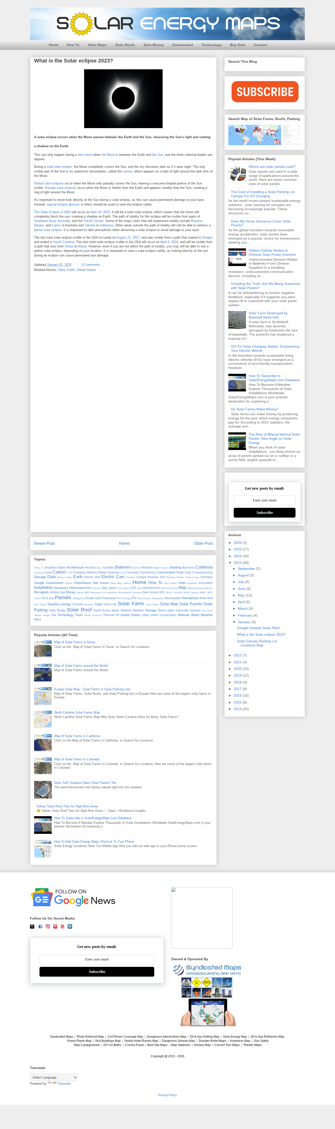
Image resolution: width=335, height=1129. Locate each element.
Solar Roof (79, 609)
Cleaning (113, 572)
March (243, 608)
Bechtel (136, 567)
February (245, 615)
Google (39, 583)
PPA (118, 598)
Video (154, 615)
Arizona (90, 567)
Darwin (39, 225)
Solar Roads (57, 610)
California (204, 567)
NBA (87, 592)
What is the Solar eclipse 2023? (261, 634)
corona (127, 171)
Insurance (61, 588)
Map (182, 587)
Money (71, 592)
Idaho (173, 583)
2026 (238, 543)
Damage (40, 577)
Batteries (123, 567)
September (247, 569)
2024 (238, 556)
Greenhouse (82, 583)
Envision (130, 577)
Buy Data (237, 45)
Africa (37, 567)
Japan (112, 587)
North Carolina (174, 592)
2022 (238, 655)
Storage (150, 610)
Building (175, 567)
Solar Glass (152, 604)
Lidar (139, 588)
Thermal (108, 615)
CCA (69, 572)
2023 (238, 563)
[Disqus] (123, 340)
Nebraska (95, 592)
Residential (190, 598)
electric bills (92, 577)
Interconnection (80, 588)
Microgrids (41, 592)
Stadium (125, 610)
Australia (63, 221)
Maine (82, 246)
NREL (203, 592)
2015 (238, 702)
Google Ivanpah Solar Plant (258, 628)
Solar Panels (190, 604)
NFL (162, 592)
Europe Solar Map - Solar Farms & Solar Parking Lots (92, 689)
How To (73, 45)
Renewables (173, 598)
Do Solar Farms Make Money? (255, 409)
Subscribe (182, 610)
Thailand (97, 615)
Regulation (158, 598)
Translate (64, 1083)
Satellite (53, 604)
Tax (54, 615)
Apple (62, 567)
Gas (196, 577)
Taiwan (38, 615)
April (242, 602)
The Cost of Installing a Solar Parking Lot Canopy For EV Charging (263, 194)
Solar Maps (97, 45)
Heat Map (116, 583)
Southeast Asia (45, 221)
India (182, 583)
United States (86, 270)
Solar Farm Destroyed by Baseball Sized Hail (268, 315)
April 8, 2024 (169, 242)
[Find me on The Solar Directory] (201, 947)
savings (65, 604)
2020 (238, 669)
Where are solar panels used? (272, 167)
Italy (104, 587)
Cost (188, 572)
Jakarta (90, 225)
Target (46, 615)
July (241, 582)
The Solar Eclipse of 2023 (52, 212)
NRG (210, 592)
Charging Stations (85, 572)
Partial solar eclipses (49, 183)
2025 (238, 549)
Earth (71, 270)
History (127, 583)
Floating (170, 577)
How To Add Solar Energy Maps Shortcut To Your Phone (94, 841)
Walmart (184, 615)
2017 (238, 689)
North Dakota (191, 592)
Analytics (51, 567)
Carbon (59, 572)
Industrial (192, 583)
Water (195, 615)
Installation (43, 587)
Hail (95, 583)
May (241, 595)
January (244, 622)
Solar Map (169, 604)
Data (61, 270)
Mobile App (57, 592)
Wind (37, 619)
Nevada (137, 592)
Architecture (75, 567)
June (242, 589)
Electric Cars (113, 577)
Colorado (132, 572)
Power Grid (93, 598)
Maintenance (152, 587)
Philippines (79, 598)
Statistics (138, 610)
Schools (77, 604)
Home (53, 45)
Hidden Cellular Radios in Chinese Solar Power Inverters (272, 252)
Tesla (79, 615)
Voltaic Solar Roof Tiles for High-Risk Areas (67, 806)
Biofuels (147, 567)
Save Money (153, 45)
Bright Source (161, 567)
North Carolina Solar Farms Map (77, 712)
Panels (63, 597)
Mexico (209, 588)
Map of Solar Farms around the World (80, 666)
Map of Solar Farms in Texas (74, 642)
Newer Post (44, 543)
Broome (196, 221)
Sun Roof (207, 610)
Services (89, 604)
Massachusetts (195, 588)
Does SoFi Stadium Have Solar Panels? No (85, 783)
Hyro (166, 583)
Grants (68, 583)
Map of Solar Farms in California (77, 736)
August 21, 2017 (128, 237)
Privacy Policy (167, 1095)
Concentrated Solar (169, 572)
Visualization (168, 615)
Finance (153, 577)
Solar (98, 604)
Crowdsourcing (202, 572)
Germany (206, 577)
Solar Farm (131, 603)
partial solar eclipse (48, 230)
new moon (85, 155)
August (244, 575)
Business (188, 567)
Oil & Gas (47, 598)
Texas (69, 246)
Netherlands (125, 592)
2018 (238, 682)
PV (134, 598)
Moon (80, 592)
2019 (238, 675)
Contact (260, 45)
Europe (141, 577)
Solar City (109, 604)
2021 (238, 662)
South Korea (101, 610)
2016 (238, 695)
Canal (48, 572)
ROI (210, 598)
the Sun (157, 155)
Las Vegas (123, 588)
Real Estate (144, 598)
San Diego (40, 604)
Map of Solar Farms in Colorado (76, 759)
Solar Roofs (125, 45)
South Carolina (63, 242)
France (189, 577)
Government (182, 45)
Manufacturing (169, 588)
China (102, 572)
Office (37, 598)
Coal (122, 572)
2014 (238, 709)
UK (117, 615)
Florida (180, 577)
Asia (98, 567)
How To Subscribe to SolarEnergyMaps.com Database (92, 818)
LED (133, 587)
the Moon (108, 155)
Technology (211, 45)
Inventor (96, 588)
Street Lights (165, 610)
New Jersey (150, 592)
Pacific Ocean (93, 221)
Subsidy (195, 610)
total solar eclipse (59, 167)
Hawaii (104, 582)
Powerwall (109, 598)
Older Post (203, 543)
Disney (61, 577)
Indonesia (106, 225)
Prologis (126, 598)
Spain (115, 610)
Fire (162, 577)
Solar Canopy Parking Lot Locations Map (257, 643)
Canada (38, 572)
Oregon (207, 237)
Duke (69, 577)
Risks (203, 598)
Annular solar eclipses (60, 188)
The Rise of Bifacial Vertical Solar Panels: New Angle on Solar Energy (274, 438)
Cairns (56, 225)
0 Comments (91, 265)
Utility (145, 615)
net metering (109, 592)
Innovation (206, 582)
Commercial (147, 572)
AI (42, 567)
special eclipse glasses (63, 204)
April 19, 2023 (100, 212)
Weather (207, 615)
